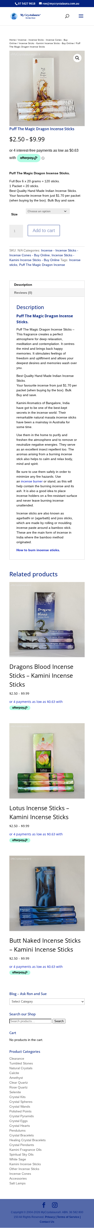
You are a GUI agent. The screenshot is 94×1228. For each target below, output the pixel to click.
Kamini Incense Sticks (25, 1164)
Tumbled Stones (21, 1063)
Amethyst (16, 1078)
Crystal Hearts (19, 1125)
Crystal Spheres (20, 1102)
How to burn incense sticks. (38, 550)
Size (14, 214)
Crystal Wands (19, 1106)
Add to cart (44, 230)
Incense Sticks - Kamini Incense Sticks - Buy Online (46, 43)
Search (59, 1021)
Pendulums (17, 1130)
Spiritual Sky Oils (21, 1154)
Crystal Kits (17, 1097)
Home (12, 39)
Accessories (18, 1178)
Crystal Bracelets (21, 1135)
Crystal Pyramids (21, 1116)
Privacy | (50, 1217)
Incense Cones (20, 1173)
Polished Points (20, 1111)
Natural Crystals (20, 1068)
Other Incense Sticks (24, 1169)
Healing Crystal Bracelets (27, 1140)
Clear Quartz (18, 1082)
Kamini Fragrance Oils (25, 1149)
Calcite (14, 1073)
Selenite (15, 1092)
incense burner (32, 481)
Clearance (16, 1058)
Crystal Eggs (18, 1121)
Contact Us (47, 1221)
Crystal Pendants (21, 1145)
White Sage (17, 1159)
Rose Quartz (18, 1087)
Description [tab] (23, 284)
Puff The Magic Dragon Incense (42, 265)
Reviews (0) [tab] (23, 292)
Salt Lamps (17, 1183)
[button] (77, 58)
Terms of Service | (69, 1217)
